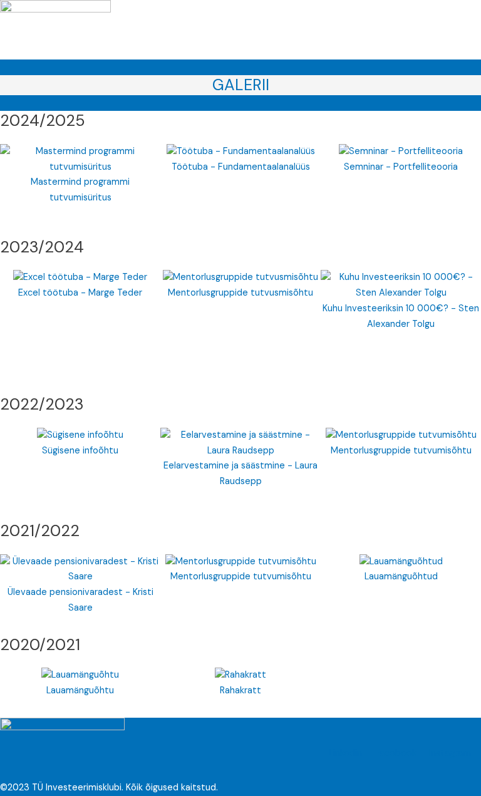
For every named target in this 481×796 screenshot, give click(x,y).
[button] (127, 47)
